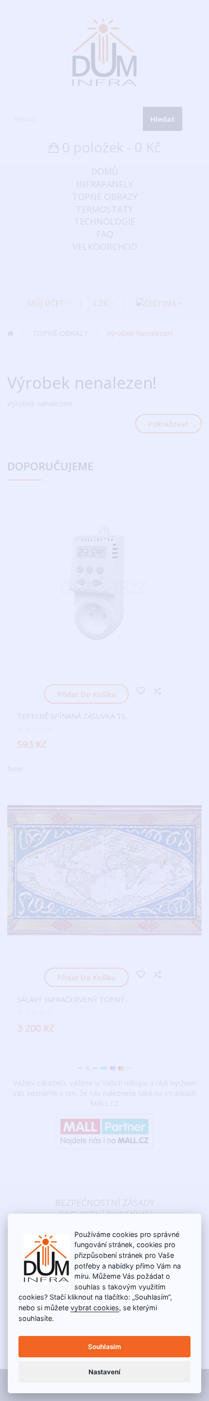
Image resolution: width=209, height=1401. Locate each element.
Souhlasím (104, 1347)
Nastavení (104, 1372)
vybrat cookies (94, 1307)
